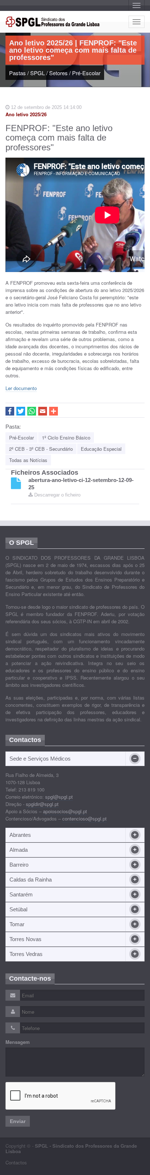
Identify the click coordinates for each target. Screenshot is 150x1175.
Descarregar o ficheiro (56, 495)
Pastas (17, 73)
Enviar (17, 1121)
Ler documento (21, 388)
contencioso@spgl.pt (84, 818)
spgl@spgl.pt (59, 796)
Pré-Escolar (86, 73)
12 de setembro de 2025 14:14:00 (45, 107)
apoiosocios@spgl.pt (65, 811)
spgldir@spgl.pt (42, 804)
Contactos (16, 1162)
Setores (58, 73)
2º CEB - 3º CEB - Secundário (41, 448)
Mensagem (17, 1042)
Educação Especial (101, 448)
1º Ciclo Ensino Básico (66, 437)
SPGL (37, 73)
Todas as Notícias (28, 460)
